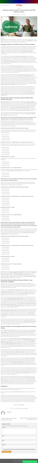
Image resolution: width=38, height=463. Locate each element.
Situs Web (3, 444)
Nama (3, 435)
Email (3, 440)
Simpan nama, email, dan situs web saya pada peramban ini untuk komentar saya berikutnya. (19, 449)
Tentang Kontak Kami (6, 5)
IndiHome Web (16, 460)
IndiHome (19, 8)
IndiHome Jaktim (21, 460)
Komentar (4, 427)
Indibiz (2, 5)
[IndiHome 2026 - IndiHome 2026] (19, 5)
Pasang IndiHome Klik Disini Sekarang (30, 461)
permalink (26, 408)
